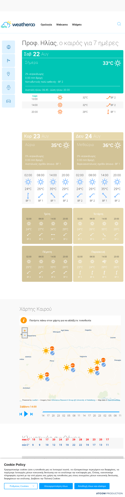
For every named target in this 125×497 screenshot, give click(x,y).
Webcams (62, 24)
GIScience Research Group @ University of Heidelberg (73, 400)
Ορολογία (46, 24)
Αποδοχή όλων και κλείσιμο (92, 486)
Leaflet (35, 400)
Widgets (77, 24)
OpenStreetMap (114, 400)
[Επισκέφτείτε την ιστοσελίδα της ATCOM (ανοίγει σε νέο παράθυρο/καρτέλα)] (109, 493)
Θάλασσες (8, 87)
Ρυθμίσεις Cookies (19, 486)
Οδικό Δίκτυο (8, 101)
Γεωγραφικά (8, 47)
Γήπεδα (8, 60)
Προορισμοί (8, 74)
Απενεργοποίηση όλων (56, 486)
